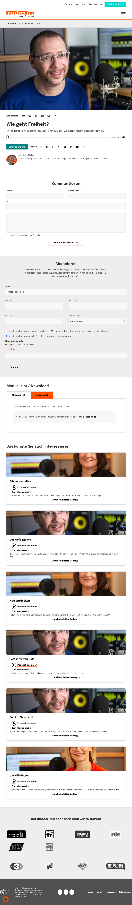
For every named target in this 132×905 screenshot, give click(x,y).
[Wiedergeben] (8, 137)
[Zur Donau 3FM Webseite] (16, 866)
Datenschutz (125, 892)
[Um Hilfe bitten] (66, 759)
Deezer (42, 116)
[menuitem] (69, 4)
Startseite (12, 23)
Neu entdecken (20, 600)
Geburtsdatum (74, 315)
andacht (22, 23)
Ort (7, 201)
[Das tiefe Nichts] (66, 523)
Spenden (89, 892)
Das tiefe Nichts (20, 539)
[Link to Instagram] (71, 147)
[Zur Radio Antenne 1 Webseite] (82, 866)
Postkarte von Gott (22, 659)
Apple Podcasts (36, 116)
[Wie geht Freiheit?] (66, 69)
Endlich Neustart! (21, 717)
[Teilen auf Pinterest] (59, 147)
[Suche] (101, 4)
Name (10, 190)
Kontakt (93, 4)
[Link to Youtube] (77, 147)
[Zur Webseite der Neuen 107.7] (16, 847)
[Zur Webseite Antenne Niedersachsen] (115, 866)
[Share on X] (47, 147)
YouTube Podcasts (48, 116)
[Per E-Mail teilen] (65, 147)
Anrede (9, 286)
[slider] (61, 137)
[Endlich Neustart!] (66, 700)
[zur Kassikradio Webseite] (16, 834)
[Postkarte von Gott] (66, 642)
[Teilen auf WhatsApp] (53, 147)
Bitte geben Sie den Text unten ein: (20, 343)
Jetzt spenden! (17, 147)
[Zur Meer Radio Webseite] (49, 847)
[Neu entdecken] (66, 584)
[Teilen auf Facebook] (41, 147)
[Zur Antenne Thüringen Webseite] (82, 834)
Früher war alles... (21, 481)
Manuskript (18, 395)
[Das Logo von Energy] (49, 866)
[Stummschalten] (123, 137)
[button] (122, 14)
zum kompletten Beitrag (65, 500)
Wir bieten (81, 4)
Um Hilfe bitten (19, 775)
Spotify (29, 116)
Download (42, 395)
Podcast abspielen (27, 487)
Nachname (73, 300)
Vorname (9, 300)
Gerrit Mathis (28, 155)
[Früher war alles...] (66, 465)
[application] (66, 137)
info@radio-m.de (87, 417)
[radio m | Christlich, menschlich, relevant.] (20, 14)
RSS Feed (55, 116)
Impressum (111, 892)
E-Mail (8, 315)
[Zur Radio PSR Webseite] (115, 834)
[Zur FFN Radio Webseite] (49, 834)
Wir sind (69, 4)
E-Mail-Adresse (75, 190)
